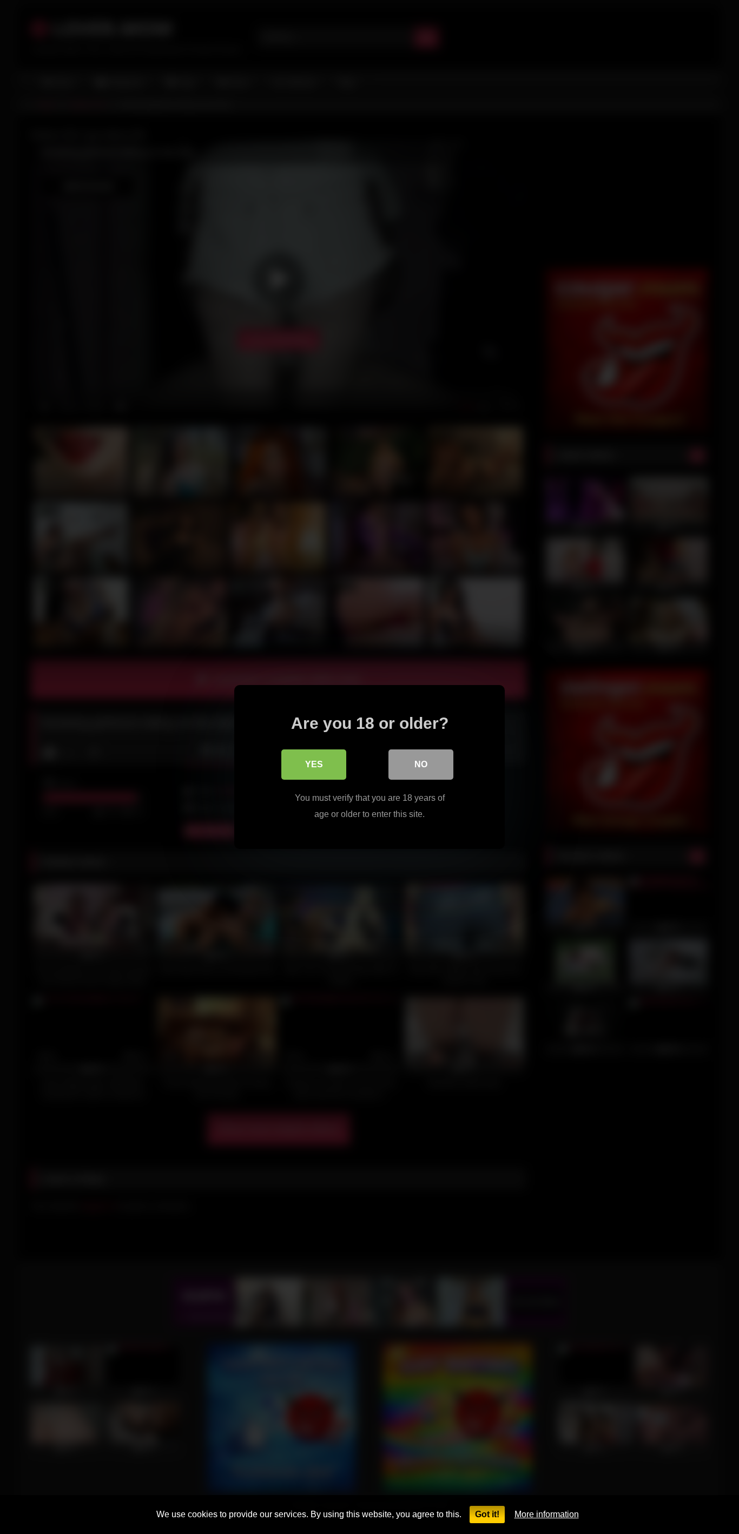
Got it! (487, 1514)
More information (546, 1514)
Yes (314, 764)
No (420, 764)
